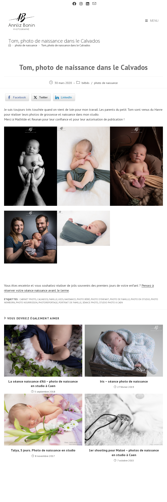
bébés (85, 83)
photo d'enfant (100, 299)
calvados (42, 299)
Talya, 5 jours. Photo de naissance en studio (43, 450)
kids (60, 299)
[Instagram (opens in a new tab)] (81, 4)
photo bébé (83, 299)
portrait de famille (70, 302)
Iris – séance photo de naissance (124, 381)
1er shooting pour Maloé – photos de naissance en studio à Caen (124, 452)
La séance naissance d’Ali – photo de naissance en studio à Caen (43, 383)
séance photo (90, 302)
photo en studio (140, 299)
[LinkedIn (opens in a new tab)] (87, 4)
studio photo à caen (111, 302)
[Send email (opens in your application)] (93, 4)
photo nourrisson (26, 302)
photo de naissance (106, 83)
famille (53, 299)
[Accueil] (9, 45)
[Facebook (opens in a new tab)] (74, 4)
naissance (70, 299)
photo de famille (120, 299)
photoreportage (48, 302)
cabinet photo (28, 299)
